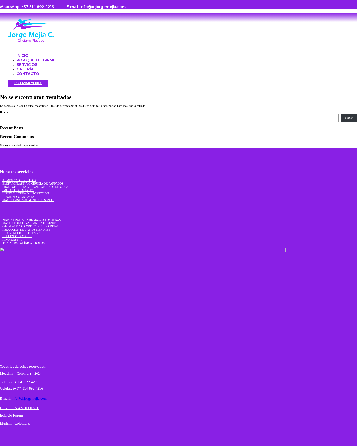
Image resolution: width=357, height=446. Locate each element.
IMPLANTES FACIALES (18, 190)
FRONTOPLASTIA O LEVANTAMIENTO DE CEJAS (35, 186)
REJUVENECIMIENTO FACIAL (22, 233)
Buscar (4, 112)
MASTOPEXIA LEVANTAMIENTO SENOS (29, 223)
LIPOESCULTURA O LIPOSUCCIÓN (25, 193)
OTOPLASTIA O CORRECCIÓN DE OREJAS (30, 226)
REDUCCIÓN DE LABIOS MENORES (26, 229)
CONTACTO (28, 74)
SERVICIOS (27, 64)
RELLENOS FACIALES (17, 236)
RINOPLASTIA (12, 239)
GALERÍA (25, 69)
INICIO (23, 55)
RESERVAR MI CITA (28, 83)
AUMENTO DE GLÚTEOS (19, 180)
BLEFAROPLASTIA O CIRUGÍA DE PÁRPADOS (32, 183)
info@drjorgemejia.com (29, 399)
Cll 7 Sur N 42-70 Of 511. (19, 408)
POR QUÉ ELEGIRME (36, 60)
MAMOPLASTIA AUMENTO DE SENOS (28, 200)
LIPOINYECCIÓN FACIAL (19, 196)
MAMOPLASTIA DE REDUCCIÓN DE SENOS (31, 219)
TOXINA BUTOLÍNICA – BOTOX (23, 242)
